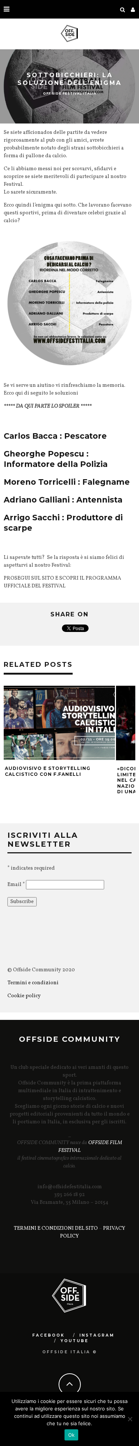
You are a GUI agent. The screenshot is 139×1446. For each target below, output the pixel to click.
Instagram (97, 1335)
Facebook (48, 1335)
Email (16, 884)
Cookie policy (24, 995)
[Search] (122, 9)
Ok (71, 1435)
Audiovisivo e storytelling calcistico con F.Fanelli (47, 771)
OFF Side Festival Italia (69, 93)
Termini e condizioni (33, 982)
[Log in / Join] (133, 9)
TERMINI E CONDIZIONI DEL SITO (56, 1228)
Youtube (74, 1340)
